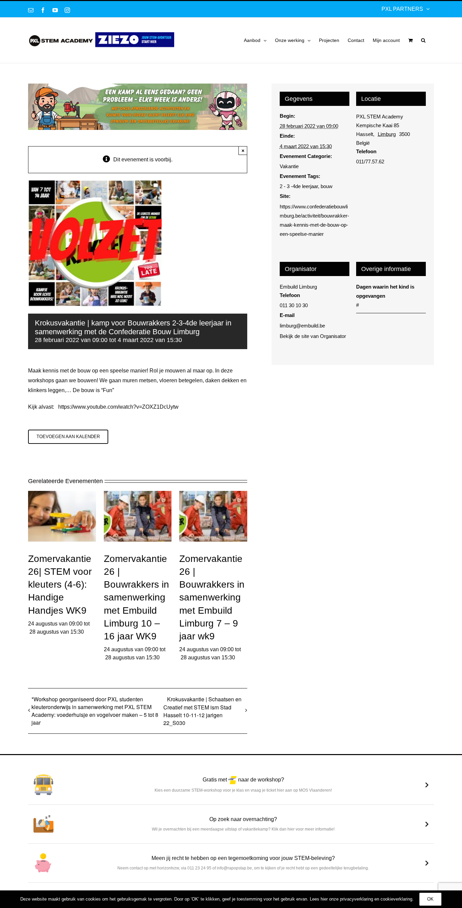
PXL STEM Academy (379, 116)
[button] (423, 40)
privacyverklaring (356, 899)
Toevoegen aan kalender (68, 436)
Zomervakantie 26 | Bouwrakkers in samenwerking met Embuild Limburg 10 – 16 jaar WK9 (136, 597)
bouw (326, 186)
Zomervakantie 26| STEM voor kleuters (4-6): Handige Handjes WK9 (60, 584)
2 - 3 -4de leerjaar (299, 186)
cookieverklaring (396, 899)
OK (430, 899)
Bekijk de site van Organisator (313, 336)
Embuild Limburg (298, 287)
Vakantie (289, 166)
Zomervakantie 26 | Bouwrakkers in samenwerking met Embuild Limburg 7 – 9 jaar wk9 (212, 597)
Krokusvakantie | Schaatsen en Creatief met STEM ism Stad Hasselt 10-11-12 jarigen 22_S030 (202, 711)
